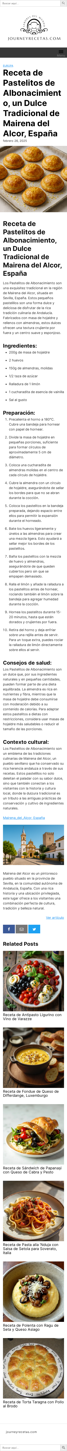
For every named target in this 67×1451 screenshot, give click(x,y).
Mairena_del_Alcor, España (24, 818)
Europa (8, 65)
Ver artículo (55, 918)
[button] (64, 3)
